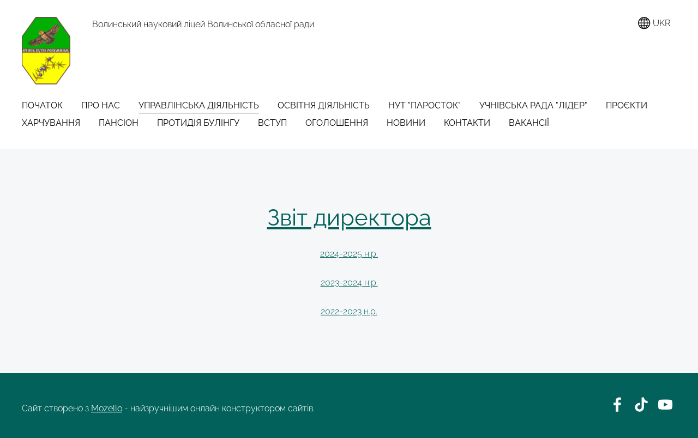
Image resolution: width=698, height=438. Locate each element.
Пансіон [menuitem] (119, 123)
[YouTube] (665, 404)
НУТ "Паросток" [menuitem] (424, 105)
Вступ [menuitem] (272, 123)
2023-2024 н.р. (349, 282)
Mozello (106, 408)
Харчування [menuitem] (51, 123)
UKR (660, 23)
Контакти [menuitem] (467, 123)
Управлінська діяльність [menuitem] (199, 105)
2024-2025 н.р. (349, 253)
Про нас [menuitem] (100, 105)
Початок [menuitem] (42, 105)
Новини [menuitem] (406, 123)
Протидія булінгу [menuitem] (198, 123)
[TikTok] (641, 404)
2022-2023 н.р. (349, 311)
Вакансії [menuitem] (529, 123)
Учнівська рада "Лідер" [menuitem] (533, 105)
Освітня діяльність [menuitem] (324, 105)
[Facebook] (617, 404)
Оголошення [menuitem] (336, 123)
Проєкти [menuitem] (626, 105)
